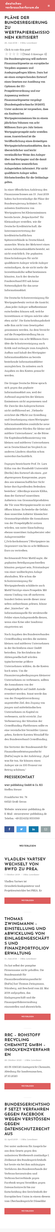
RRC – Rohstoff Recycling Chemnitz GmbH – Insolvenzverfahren (27, 1045)
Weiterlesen (27, 900)
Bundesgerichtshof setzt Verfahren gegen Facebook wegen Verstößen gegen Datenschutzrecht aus (27, 1119)
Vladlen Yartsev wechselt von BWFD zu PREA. (25, 864)
